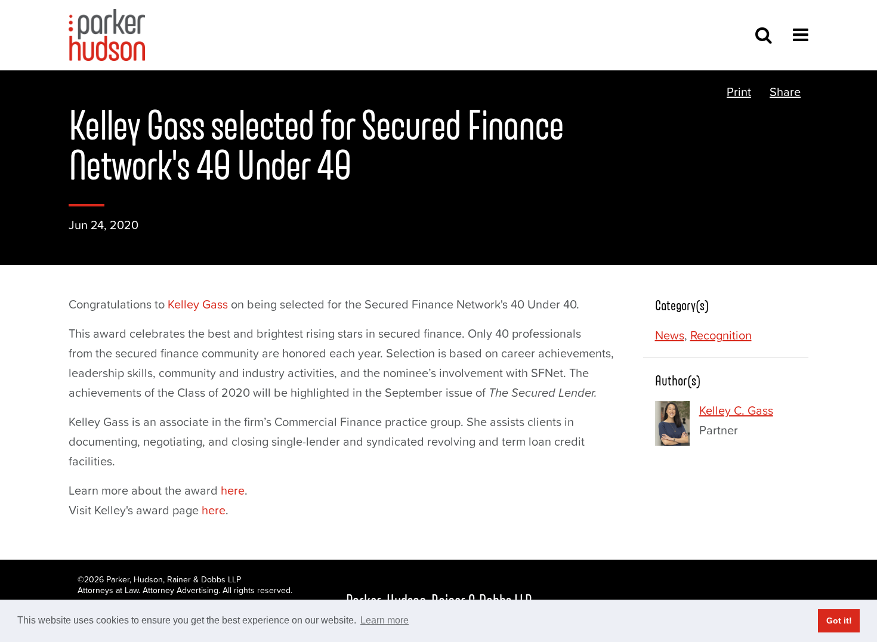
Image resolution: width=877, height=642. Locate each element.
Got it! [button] (839, 620)
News (669, 335)
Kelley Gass (198, 304)
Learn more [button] (384, 620)
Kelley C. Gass (736, 410)
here (233, 490)
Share (785, 92)
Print (739, 92)
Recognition (721, 335)
